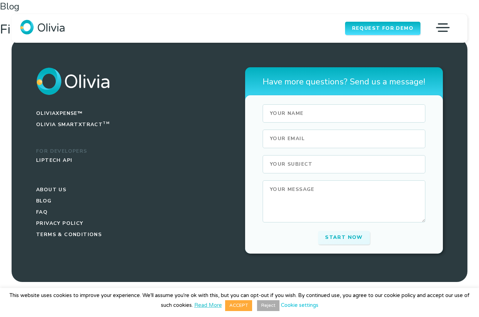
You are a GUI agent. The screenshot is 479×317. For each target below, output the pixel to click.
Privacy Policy (59, 223)
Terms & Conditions (69, 234)
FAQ (42, 212)
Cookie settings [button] (299, 305)
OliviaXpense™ (59, 113)
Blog (44, 201)
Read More (208, 305)
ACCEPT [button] (238, 305)
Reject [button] (268, 305)
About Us (51, 189)
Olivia (73, 124)
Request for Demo (382, 28)
